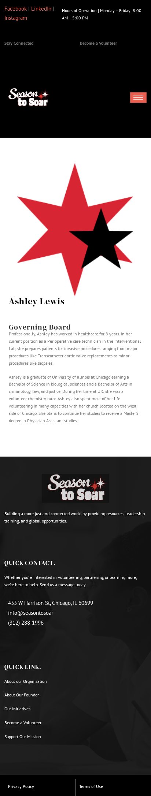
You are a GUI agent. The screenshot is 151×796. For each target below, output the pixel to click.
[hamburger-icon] (138, 97)
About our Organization (26, 681)
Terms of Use (91, 786)
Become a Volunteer (98, 43)
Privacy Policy (21, 786)
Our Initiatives (17, 708)
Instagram (15, 17)
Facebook (15, 8)
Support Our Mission (22, 736)
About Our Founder (21, 695)
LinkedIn (41, 8)
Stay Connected (18, 43)
